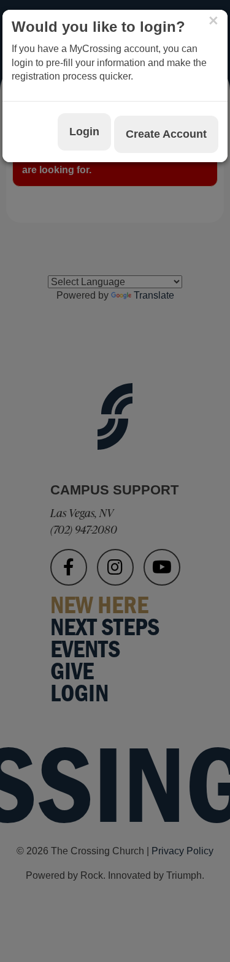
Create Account (166, 134)
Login (84, 131)
